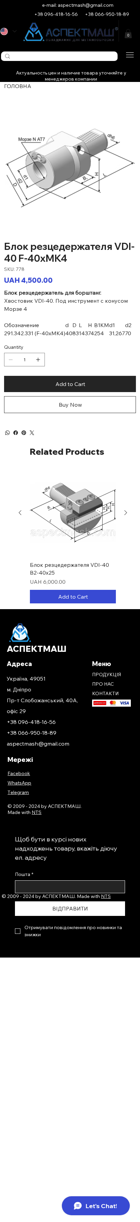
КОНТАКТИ (105, 693)
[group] (73, 537)
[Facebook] (15, 432)
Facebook (18, 773)
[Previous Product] (20, 513)
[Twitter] (32, 432)
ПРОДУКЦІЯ (106, 674)
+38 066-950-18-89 (31, 732)
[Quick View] (73, 513)
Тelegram (18, 792)
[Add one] (38, 359)
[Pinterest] (23, 432)
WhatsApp (19, 783)
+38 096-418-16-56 (31, 722)
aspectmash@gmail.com (38, 743)
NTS (106, 896)
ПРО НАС (103, 684)
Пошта (24, 874)
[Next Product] (126, 513)
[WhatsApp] (7, 432)
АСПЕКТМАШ (37, 649)
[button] (128, 33)
